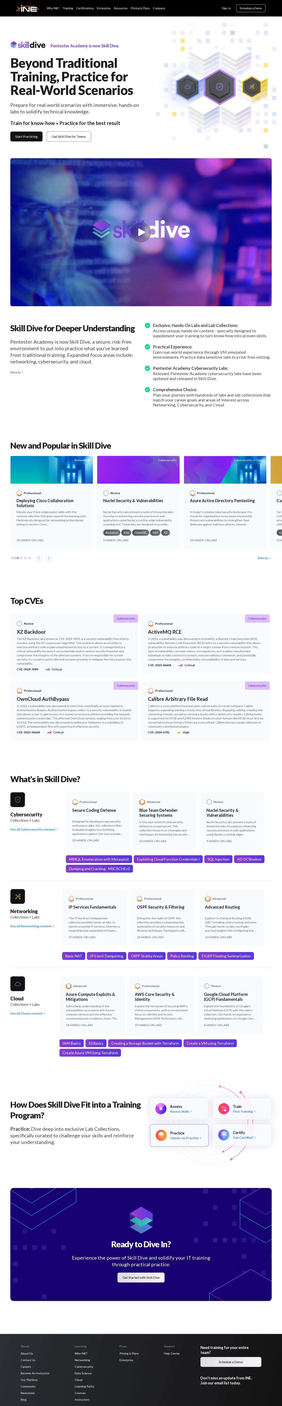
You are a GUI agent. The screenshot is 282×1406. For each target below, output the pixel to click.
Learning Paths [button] (84, 1386)
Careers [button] (26, 1366)
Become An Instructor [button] (35, 1373)
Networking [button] (82, 1360)
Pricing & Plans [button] (129, 1353)
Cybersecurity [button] (84, 1366)
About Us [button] (27, 1353)
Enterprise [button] (126, 1360)
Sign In (226, 8)
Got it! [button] (68, 1391)
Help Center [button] (172, 1353)
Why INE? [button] (81, 1353)
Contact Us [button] (28, 1360)
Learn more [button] (15, 1393)
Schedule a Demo (251, 8)
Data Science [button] (83, 1373)
